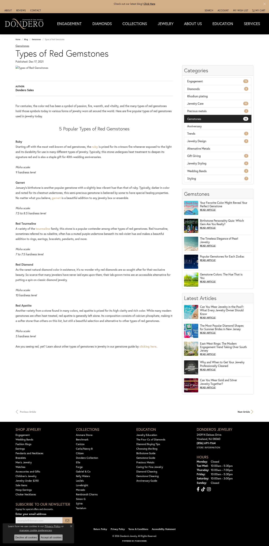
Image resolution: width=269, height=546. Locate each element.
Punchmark (141, 541)
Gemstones (36, 39)
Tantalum (81, 508)
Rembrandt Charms (87, 494)
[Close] (264, 4)
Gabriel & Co (83, 471)
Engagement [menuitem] (23, 435)
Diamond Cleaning (146, 471)
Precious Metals (145, 462)
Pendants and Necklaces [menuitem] (29, 453)
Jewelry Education (146, 435)
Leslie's (80, 480)
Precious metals (217, 111)
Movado (80, 489)
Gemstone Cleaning (147, 476)
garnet (56, 198)
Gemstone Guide (145, 457)
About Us (193, 23)
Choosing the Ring (146, 448)
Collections (134, 23)
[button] (208, 10)
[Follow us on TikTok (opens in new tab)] (203, 489)
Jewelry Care (217, 103)
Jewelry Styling (217, 163)
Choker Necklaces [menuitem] (26, 494)
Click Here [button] (149, 3)
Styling (217, 178)
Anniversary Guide (146, 480)
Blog (26, 39)
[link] (8, 10)
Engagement (69, 23)
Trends (217, 133)
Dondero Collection (87, 457)
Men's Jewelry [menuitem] (24, 462)
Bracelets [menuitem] (21, 457)
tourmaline (43, 228)
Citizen (80, 453)
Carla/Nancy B (84, 448)
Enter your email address (31, 514)
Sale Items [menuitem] (21, 485)
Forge (79, 467)
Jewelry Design (217, 141)
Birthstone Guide (145, 453)
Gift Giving (217, 156)
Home (18, 39)
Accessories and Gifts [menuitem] (28, 471)
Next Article (244, 411)
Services (252, 23)
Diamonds (102, 23)
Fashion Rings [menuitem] (23, 444)
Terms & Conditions (138, 529)
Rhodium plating (197, 96)
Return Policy (100, 529)
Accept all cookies (51, 537)
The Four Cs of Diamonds (150, 439)
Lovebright (82, 485)
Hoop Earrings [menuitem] (24, 489)
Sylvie (79, 503)
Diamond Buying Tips (148, 444)
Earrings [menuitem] (20, 448)
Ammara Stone (84, 435)
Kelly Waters (83, 476)
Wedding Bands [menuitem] (24, 439)
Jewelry (165, 23)
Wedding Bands (217, 171)
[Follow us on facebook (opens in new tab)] (198, 489)
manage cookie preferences (35, 530)
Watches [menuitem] (20, 467)
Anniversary (194, 126)
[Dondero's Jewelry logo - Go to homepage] (25, 23)
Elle (78, 462)
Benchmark (82, 439)
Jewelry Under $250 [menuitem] (27, 480)
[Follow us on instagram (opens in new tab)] (209, 489)
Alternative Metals (198, 148)
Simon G (80, 499)
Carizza (80, 444)
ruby (95, 147)
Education (222, 23)
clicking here (147, 346)
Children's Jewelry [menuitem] (26, 476)
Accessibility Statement (164, 529)
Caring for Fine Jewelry (149, 467)
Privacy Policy (118, 529)
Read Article (208, 210)
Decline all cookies (26, 537)
